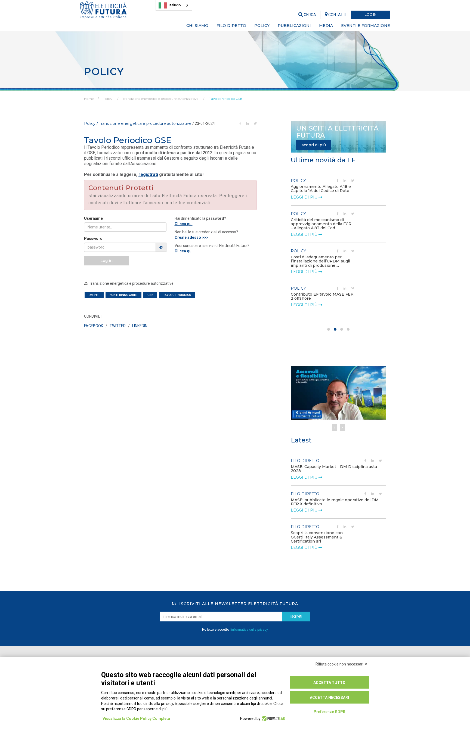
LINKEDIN (139, 326)
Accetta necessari (329, 697)
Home (89, 99)
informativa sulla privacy (249, 629)
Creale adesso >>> (191, 237)
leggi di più (305, 197)
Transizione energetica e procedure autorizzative (160, 99)
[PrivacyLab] (273, 718)
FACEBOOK (93, 326)
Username (93, 218)
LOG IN (370, 15)
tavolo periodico (177, 295)
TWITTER (118, 326)
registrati (148, 174)
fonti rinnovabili (123, 295)
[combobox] (174, 5)
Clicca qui (184, 224)
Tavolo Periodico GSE (225, 99)
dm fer (94, 295)
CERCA (309, 15)
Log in (106, 260)
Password (93, 238)
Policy (107, 99)
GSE (150, 295)
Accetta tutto (329, 682)
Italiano (175, 5)
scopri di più (314, 145)
